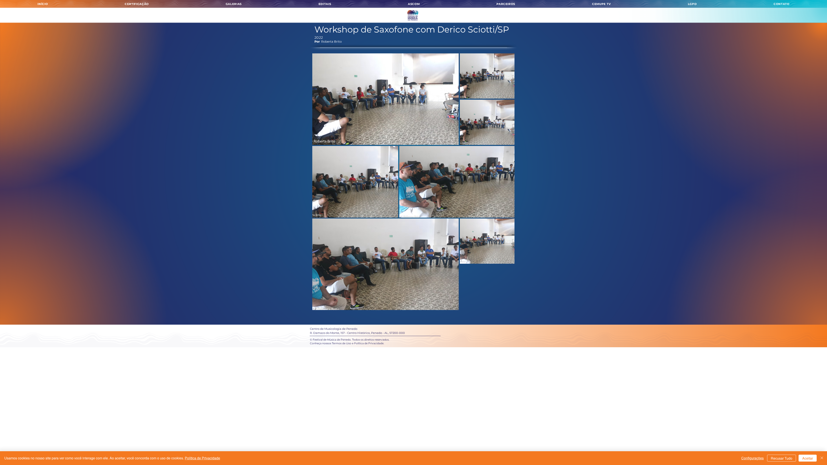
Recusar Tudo (781, 458)
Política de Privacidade (202, 458)
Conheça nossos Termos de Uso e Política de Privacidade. (347, 343)
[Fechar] (821, 458)
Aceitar (807, 458)
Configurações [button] (752, 458)
